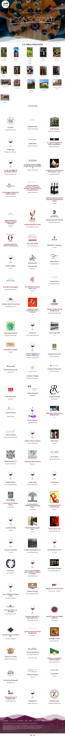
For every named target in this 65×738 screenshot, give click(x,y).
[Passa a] (47, 720)
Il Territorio (20, 720)
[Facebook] (62, 723)
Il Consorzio (5, 720)
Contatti (43, 720)
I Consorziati (13, 720)
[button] (62, 4)
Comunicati (36, 720)
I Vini (26, 720)
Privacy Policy (5, 725)
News (30, 720)
